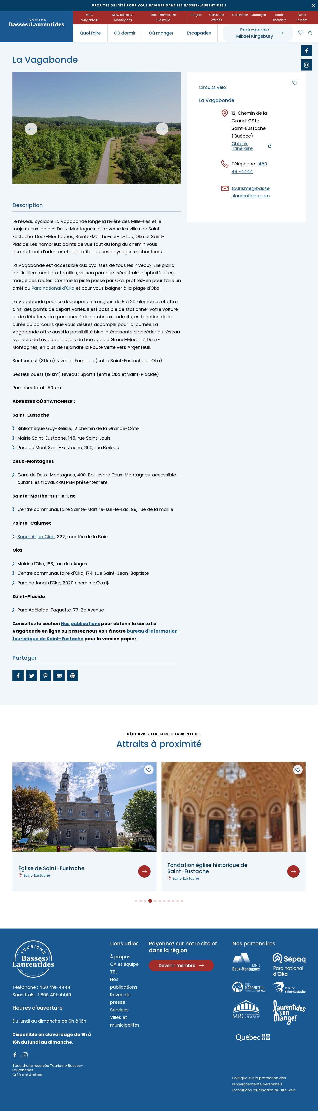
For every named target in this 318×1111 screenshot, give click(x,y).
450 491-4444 (55, 987)
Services (119, 1010)
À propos (120, 957)
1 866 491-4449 (54, 995)
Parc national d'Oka (53, 288)
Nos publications (80, 623)
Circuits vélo (212, 87)
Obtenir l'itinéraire (242, 146)
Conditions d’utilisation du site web (263, 1090)
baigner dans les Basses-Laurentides (186, 5)
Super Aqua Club (36, 537)
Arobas (35, 1074)
